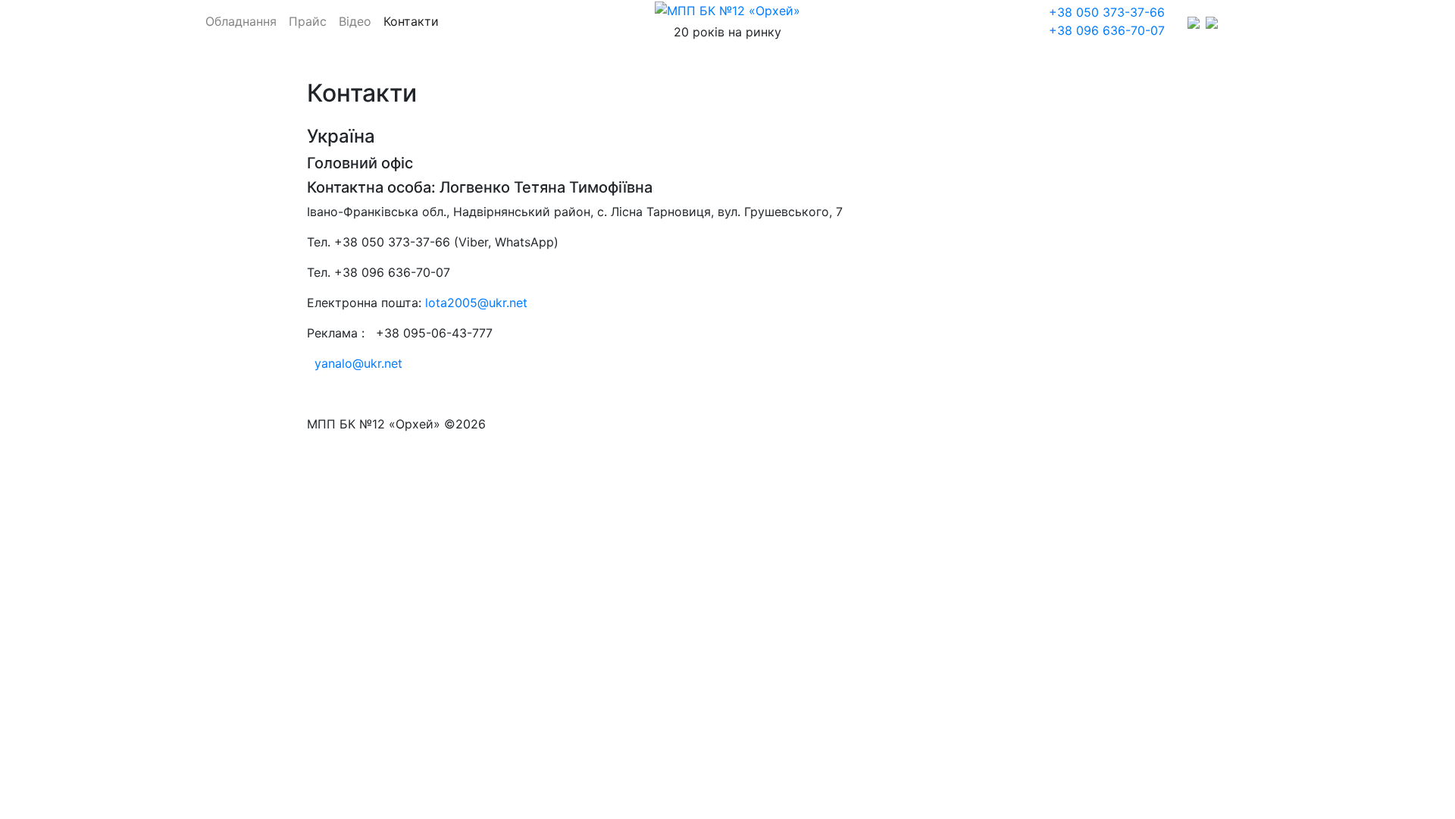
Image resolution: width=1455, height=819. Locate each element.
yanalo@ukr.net (358, 363)
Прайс (308, 21)
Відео (355, 21)
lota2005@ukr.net (476, 302)
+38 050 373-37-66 (1107, 12)
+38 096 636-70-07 (1107, 30)
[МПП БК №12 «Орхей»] (727, 10)
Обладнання (241, 21)
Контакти (411, 21)
